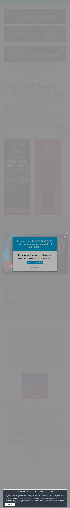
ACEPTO (10, 504)
